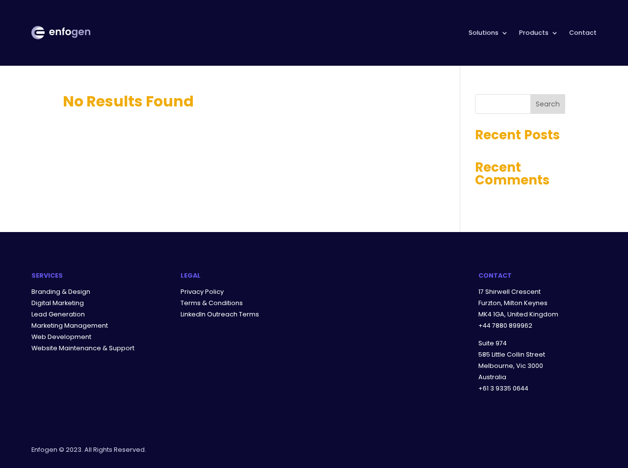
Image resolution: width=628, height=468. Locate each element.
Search (548, 104)
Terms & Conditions (212, 303)
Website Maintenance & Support (82, 348)
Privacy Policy (202, 291)
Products (534, 32)
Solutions (483, 32)
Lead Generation (58, 314)
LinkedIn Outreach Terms (220, 314)
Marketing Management (69, 325)
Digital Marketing (57, 303)
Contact (583, 32)
